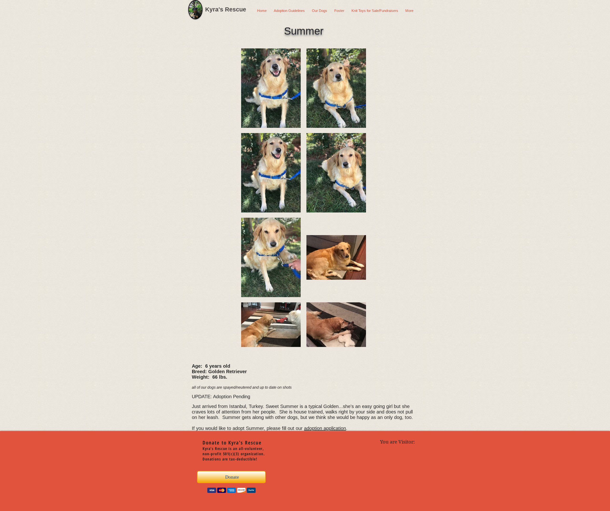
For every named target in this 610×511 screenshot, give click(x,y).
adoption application (325, 428)
